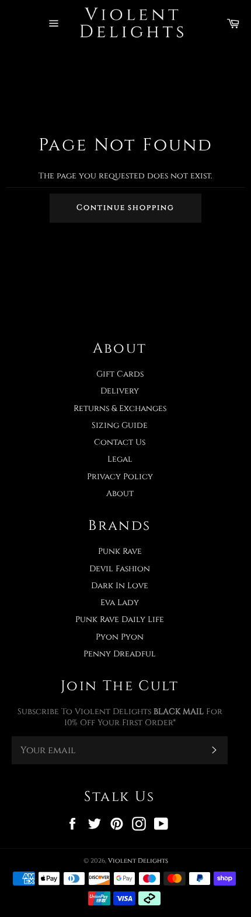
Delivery (119, 390)
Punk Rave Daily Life (119, 619)
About (120, 493)
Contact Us (119, 442)
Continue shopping (125, 207)
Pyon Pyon (120, 636)
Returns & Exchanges (120, 408)
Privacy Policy (120, 476)
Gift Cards (120, 374)
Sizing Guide (120, 425)
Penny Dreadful (119, 653)
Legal (120, 459)
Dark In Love (119, 585)
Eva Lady (119, 602)
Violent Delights (138, 860)
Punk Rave (120, 551)
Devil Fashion (119, 568)
